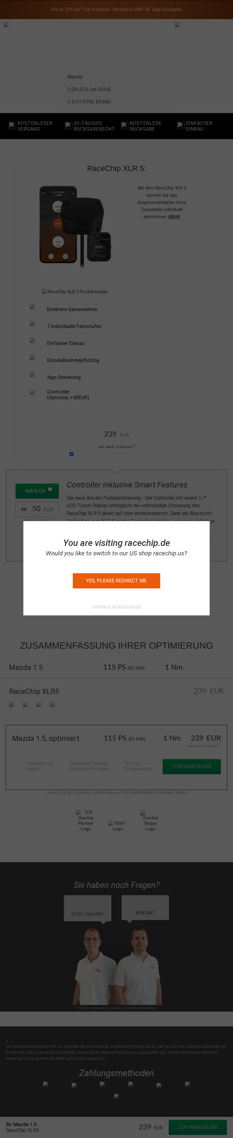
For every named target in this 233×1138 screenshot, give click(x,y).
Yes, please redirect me (116, 581)
